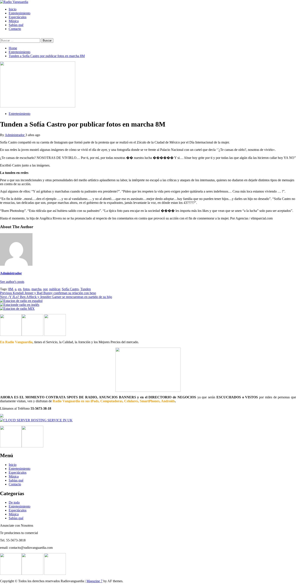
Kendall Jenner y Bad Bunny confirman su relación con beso (48, 293)
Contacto (15, 29)
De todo (14, 502)
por (45, 289)
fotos (26, 289)
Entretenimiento (19, 13)
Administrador (15, 135)
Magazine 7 (94, 581)
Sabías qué (16, 25)
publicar (54, 289)
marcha (36, 289)
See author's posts (12, 282)
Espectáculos (17, 17)
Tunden (85, 289)
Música (14, 21)
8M (10, 289)
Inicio (12, 9)
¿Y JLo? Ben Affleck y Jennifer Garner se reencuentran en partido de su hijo (56, 297)
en (19, 289)
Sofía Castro (70, 289)
